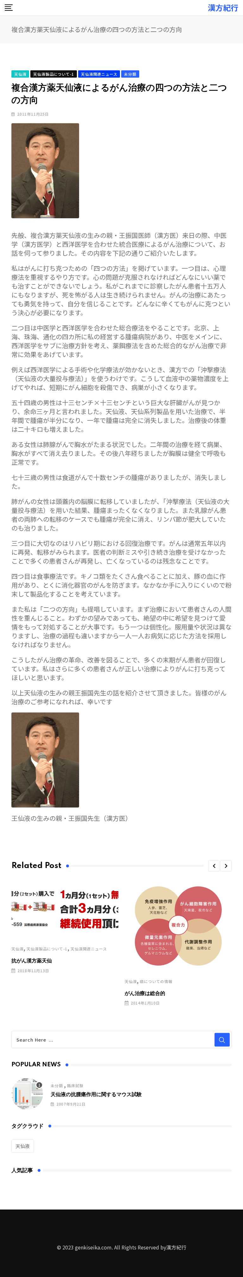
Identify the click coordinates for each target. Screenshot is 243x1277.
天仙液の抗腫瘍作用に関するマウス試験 (96, 1094)
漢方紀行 (223, 7)
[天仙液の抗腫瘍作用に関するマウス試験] (27, 1094)
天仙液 (17, 948)
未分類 (57, 1085)
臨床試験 (75, 1085)
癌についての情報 (156, 981)
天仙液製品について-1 (47, 948)
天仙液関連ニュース (89, 948)
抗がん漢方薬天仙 (31, 961)
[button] (214, 866)
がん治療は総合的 (145, 993)
